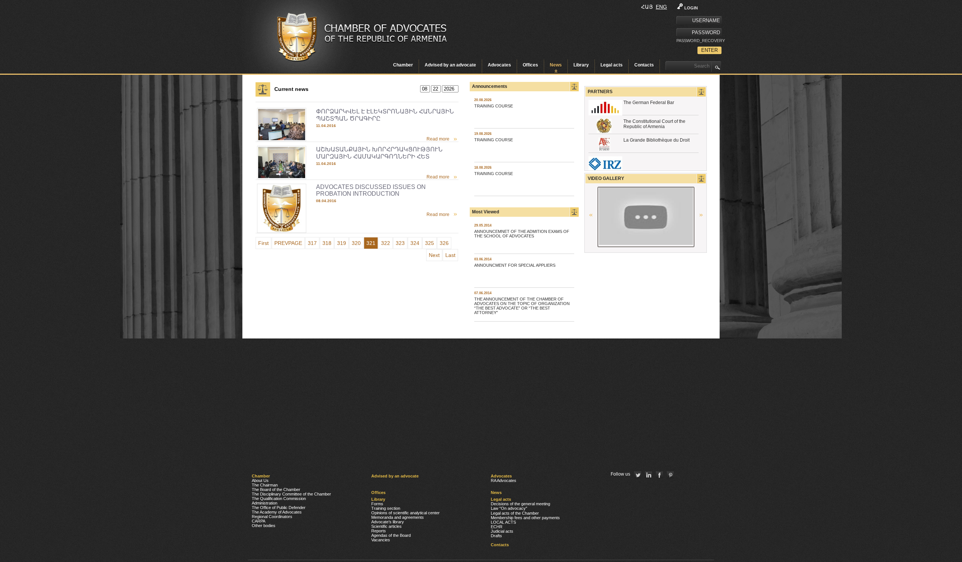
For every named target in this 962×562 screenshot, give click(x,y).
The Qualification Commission (279, 498)
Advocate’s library (387, 522)
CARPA (258, 521)
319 (341, 243)
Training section (385, 508)
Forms (377, 504)
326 (444, 243)
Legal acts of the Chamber (515, 513)
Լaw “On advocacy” (509, 508)
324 (414, 243)
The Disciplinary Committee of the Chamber (291, 494)
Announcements (489, 86)
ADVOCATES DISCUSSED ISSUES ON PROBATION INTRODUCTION (371, 190)
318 (326, 243)
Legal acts (611, 65)
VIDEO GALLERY (606, 178)
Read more (438, 139)
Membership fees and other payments (525, 517)
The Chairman (265, 485)
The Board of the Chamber (276, 489)
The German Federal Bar (648, 102)
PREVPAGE (288, 243)
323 (400, 243)
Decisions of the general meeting (520, 504)
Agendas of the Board (391, 535)
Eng (661, 7)
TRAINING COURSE (493, 106)
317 (312, 243)
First (263, 243)
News (556, 65)
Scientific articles (386, 526)
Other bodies (263, 525)
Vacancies (380, 540)
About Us (260, 480)
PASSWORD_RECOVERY (699, 40)
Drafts (496, 535)
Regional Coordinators (272, 516)
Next (434, 255)
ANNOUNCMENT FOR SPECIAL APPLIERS (514, 265)
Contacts (644, 65)
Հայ (647, 7)
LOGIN (691, 8)
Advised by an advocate (450, 65)
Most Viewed (485, 212)
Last (450, 255)
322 (385, 243)
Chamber (403, 65)
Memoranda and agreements (397, 517)
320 (356, 243)
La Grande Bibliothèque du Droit (656, 140)
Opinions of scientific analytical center (405, 513)
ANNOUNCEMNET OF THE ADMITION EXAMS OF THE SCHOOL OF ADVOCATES (521, 233)
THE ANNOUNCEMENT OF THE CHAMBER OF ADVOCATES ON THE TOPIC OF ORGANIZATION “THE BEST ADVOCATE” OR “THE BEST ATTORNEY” (522, 306)
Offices (530, 65)
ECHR (496, 526)
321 (370, 243)
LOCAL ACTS (503, 522)
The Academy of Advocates (277, 512)
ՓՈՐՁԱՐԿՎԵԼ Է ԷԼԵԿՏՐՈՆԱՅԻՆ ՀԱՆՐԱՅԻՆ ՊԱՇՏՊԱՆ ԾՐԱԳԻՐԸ (385, 115)
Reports (378, 531)
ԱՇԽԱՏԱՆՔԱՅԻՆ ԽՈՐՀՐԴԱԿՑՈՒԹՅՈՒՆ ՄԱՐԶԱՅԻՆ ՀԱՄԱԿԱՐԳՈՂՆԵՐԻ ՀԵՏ (379, 153)
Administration (264, 503)
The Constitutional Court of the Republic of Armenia (654, 124)
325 (429, 243)
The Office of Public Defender (279, 507)
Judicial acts (502, 531)
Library (581, 65)
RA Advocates (503, 480)
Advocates (499, 65)
